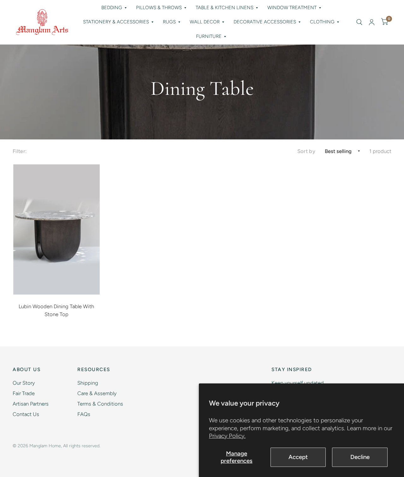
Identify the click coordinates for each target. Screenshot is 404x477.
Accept (298, 457)
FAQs (83, 414)
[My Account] (371, 22)
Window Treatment (292, 7)
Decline (360, 457)
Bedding (111, 7)
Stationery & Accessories (116, 22)
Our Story (24, 383)
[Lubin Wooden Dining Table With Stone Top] (56, 229)
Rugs (169, 22)
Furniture (209, 36)
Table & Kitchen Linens (224, 7)
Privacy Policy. (227, 435)
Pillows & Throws (159, 7)
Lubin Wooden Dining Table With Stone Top (56, 310)
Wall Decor (205, 22)
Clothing (322, 22)
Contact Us (26, 414)
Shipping (87, 383)
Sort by (306, 151)
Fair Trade (24, 393)
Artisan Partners (31, 404)
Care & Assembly (96, 393)
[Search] (359, 22)
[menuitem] (114, 8)
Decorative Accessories (265, 22)
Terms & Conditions (100, 404)
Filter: (20, 151)
